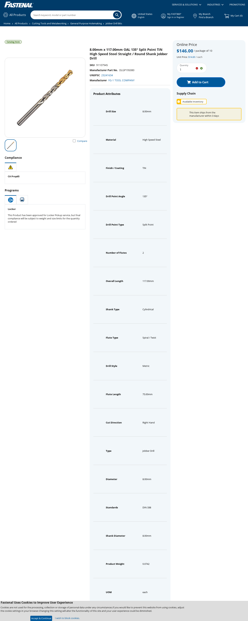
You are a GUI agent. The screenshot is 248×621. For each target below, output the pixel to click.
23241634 (107, 75)
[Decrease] (197, 68)
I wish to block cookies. (67, 618)
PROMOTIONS (237, 4)
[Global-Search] (117, 15)
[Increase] (201, 68)
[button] (186, 4)
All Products (21, 23)
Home (7, 23)
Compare (82, 141)
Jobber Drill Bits (114, 23)
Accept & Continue (41, 618)
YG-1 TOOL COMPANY (121, 80)
